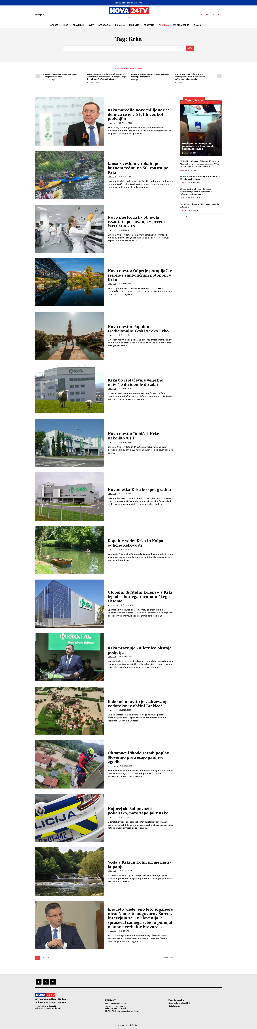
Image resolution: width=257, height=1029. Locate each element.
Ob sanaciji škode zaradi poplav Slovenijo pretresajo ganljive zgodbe (138, 757)
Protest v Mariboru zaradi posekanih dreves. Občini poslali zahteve (150, 75)
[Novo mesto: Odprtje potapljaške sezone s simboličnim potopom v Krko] (69, 282)
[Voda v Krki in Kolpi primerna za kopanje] (69, 871)
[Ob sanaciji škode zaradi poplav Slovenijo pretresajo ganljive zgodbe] (69, 764)
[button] (41, 14)
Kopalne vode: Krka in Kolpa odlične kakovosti (135, 543)
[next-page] (219, 76)
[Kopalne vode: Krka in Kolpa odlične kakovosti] (69, 550)
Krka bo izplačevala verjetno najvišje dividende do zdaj (135, 382)
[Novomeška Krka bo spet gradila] (69, 496)
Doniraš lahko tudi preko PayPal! (128, 2)
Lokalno (112, 123)
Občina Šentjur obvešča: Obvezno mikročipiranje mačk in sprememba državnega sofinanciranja (190, 76)
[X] (213, 14)
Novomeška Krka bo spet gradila (139, 489)
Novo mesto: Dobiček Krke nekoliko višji (133, 436)
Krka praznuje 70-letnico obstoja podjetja (140, 650)
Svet (182, 170)
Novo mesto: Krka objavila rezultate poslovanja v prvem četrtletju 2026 (136, 221)
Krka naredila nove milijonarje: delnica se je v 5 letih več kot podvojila (138, 114)
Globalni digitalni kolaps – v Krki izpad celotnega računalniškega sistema (140, 596)
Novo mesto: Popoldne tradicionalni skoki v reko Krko (138, 329)
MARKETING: (111, 1011)
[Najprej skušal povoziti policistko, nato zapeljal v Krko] (69, 818)
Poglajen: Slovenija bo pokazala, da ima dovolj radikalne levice (60, 75)
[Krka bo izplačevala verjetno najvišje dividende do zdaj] (69, 389)
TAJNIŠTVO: (110, 1006)
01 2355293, (121, 1006)
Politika (112, 931)
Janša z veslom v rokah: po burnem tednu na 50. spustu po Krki (138, 168)
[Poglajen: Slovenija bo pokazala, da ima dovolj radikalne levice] (201, 128)
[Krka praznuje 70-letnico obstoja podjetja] (69, 657)
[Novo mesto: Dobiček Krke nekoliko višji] (69, 443)
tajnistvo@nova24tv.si (115, 1008)
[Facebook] (201, 14)
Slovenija (113, 606)
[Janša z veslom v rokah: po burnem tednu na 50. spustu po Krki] (69, 175)
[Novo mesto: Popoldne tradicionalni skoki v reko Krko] (69, 336)
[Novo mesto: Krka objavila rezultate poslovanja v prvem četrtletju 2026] (69, 229)
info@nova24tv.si (118, 1003)
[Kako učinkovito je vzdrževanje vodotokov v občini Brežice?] (69, 711)
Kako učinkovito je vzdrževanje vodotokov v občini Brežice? (138, 704)
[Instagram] (207, 14)
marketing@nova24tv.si (128, 1011)
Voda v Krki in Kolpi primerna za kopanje (140, 864)
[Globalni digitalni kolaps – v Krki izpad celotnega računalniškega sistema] (69, 604)
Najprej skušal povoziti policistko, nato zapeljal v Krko (138, 811)
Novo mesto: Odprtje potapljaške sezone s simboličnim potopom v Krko (140, 275)
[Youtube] (219, 14)
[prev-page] (37, 76)
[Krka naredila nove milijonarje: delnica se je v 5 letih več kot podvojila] (69, 121)
